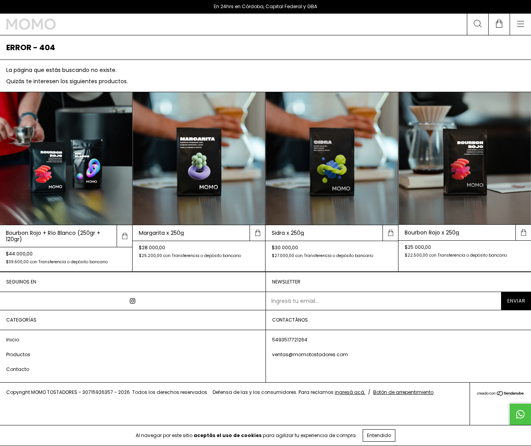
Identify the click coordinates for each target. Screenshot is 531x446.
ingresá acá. (350, 392)
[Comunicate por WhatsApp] (520, 414)
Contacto (17, 369)
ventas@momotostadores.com (310, 354)
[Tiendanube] (500, 394)
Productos (18, 354)
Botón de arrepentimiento (403, 392)
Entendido (379, 435)
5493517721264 (289, 339)
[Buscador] (477, 24)
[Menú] (520, 24)
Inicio (12, 339)
